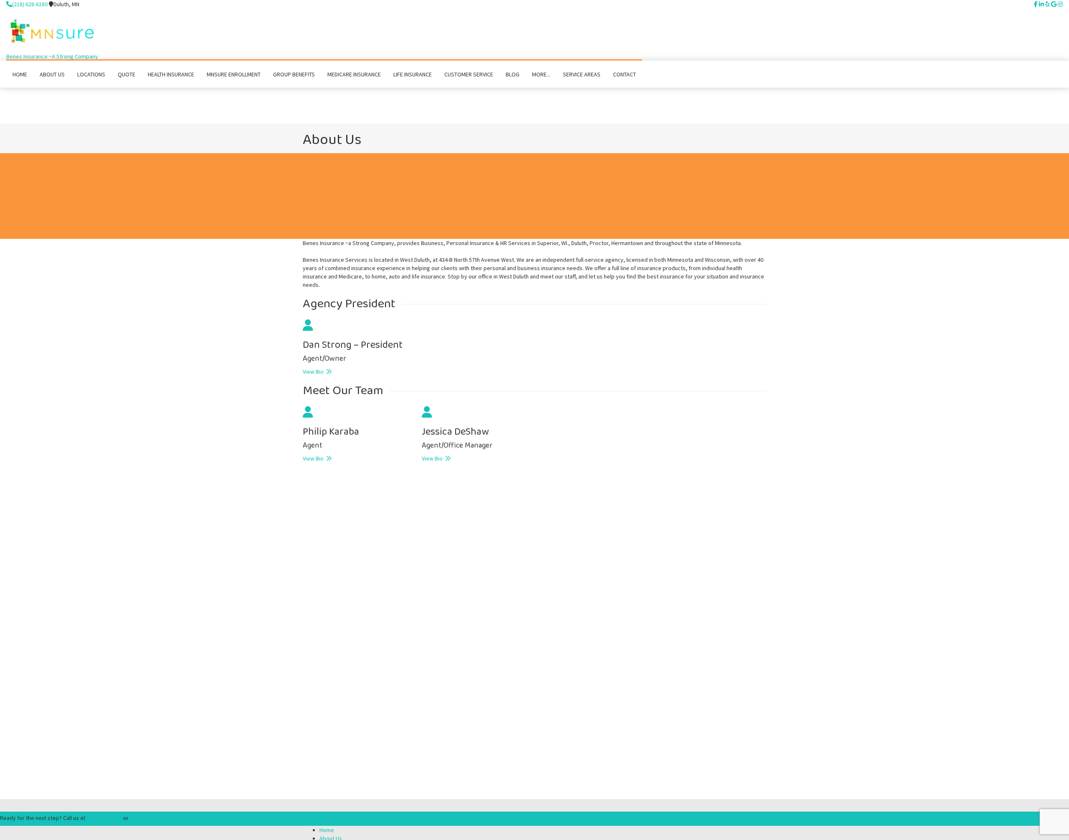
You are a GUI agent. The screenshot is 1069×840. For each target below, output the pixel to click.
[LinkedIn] (1041, 4)
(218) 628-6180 (30, 4)
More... (541, 74)
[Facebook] (1036, 4)
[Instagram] (1060, 4)
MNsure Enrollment (234, 74)
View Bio (314, 371)
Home (326, 830)
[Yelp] (1047, 4)
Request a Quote (156, 818)
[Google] (1053, 4)
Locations (91, 74)
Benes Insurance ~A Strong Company (52, 56)
